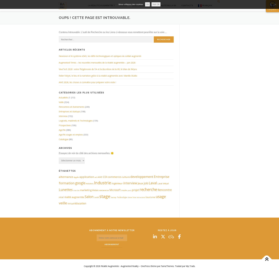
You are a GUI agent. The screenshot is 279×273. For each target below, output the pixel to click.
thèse (130, 197)
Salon (89, 196)
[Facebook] (179, 236)
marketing (86, 190)
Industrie (102, 182)
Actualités (63, 97)
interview (130, 183)
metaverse (104, 190)
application (86, 177)
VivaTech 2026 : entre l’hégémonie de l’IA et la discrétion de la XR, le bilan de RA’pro (98, 69)
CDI (105, 177)
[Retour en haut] (267, 259)
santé (96, 197)
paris (129, 190)
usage (161, 196)
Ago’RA (62, 130)
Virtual (71, 203)
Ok (147, 4)
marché (76, 190)
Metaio (95, 190)
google (80, 183)
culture (125, 177)
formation (67, 183)
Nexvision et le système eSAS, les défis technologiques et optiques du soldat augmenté (100, 56)
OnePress (145, 266)
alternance (66, 177)
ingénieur (117, 183)
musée (124, 190)
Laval (153, 183)
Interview (63, 116)
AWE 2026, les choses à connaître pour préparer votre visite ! (87, 82)
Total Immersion (139, 197)
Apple (76, 177)
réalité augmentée (74, 197)
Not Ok (156, 4)
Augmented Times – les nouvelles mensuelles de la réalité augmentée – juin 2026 (97, 62)
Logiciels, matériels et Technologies (76, 120)
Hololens (89, 183)
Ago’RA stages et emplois (71, 134)
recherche (148, 189)
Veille (61, 102)
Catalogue (63, 139)
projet (135, 190)
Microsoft (115, 190)
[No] (275, 4)
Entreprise (161, 177)
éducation (80, 203)
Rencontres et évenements (71, 106)
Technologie (122, 197)
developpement (141, 177)
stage (104, 196)
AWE (100, 177)
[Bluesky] (171, 236)
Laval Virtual (163, 183)
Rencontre (165, 190)
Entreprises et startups (69, 111)
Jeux (140, 183)
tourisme (150, 197)
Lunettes (66, 189)
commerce (114, 177)
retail (61, 197)
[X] (163, 236)
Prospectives (65, 125)
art (96, 177)
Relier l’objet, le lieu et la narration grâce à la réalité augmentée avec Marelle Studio (98, 75)
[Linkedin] (155, 236)
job (146, 183)
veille (63, 203)
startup (113, 197)
